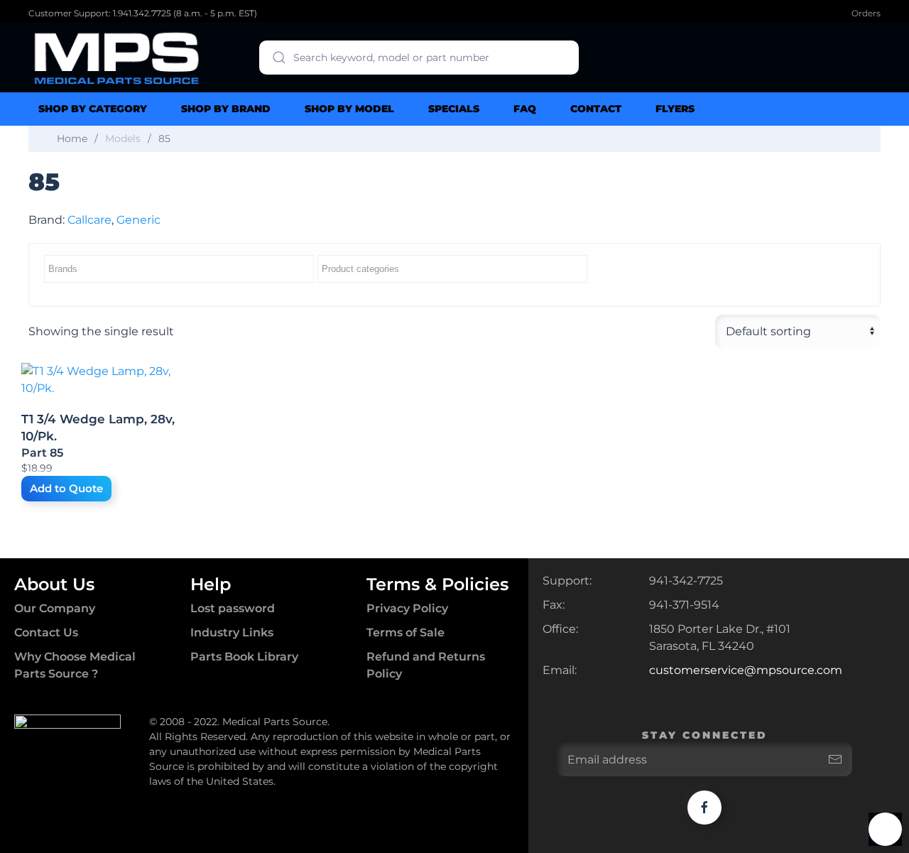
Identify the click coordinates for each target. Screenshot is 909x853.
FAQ (524, 108)
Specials (453, 108)
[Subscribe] (835, 759)
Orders (866, 13)
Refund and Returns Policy (425, 665)
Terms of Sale (405, 632)
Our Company (54, 608)
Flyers (675, 108)
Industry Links (231, 632)
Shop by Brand (226, 108)
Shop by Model (349, 108)
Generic (138, 220)
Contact (595, 108)
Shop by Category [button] (92, 108)
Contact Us (46, 632)
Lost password (232, 608)
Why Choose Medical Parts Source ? (75, 665)
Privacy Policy (407, 608)
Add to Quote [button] (66, 488)
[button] (885, 829)
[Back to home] (117, 57)
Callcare (89, 220)
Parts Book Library (244, 656)
